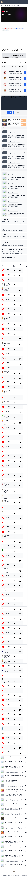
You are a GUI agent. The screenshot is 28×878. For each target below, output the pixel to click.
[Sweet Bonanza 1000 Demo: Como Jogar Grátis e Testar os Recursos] (4, 131)
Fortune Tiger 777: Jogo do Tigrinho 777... (7, 551)
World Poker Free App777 (13, 120)
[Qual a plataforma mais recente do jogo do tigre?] (4, 205)
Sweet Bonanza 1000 (11, 141)
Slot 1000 (18, 141)
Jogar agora (23, 120)
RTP (23, 146)
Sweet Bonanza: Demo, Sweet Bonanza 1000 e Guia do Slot (12, 5)
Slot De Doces (17, 137)
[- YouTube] (4, 173)
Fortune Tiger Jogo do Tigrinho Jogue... (7, 512)
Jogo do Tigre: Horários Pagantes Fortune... (7, 289)
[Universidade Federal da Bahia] (4, 214)
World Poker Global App (14, 119)
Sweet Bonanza (10, 137)
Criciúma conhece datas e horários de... (7, 417)
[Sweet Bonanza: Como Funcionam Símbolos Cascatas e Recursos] (4, 136)
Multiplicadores (24, 141)
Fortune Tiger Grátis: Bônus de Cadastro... (7, 661)
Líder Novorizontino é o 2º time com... (7, 343)
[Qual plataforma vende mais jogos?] (4, 200)
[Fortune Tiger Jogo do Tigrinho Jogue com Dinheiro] (4, 182)
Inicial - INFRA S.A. (7, 728)
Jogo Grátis (21, 132)
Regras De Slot (18, 146)
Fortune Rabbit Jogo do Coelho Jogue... (7, 496)
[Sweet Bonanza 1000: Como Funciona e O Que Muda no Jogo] (4, 140)
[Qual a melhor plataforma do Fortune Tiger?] (4, 178)
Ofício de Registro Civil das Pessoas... (7, 590)
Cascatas (22, 137)
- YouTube (25, 5)
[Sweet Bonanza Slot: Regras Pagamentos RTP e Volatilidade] (4, 145)
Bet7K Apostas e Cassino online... (7, 480)
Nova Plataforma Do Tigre (13, 174)
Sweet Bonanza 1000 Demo (13, 132)
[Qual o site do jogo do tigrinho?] (4, 187)
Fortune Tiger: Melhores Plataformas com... (7, 319)
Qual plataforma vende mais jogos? (6, 490)
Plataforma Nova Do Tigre (13, 201)
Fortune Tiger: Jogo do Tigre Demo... (7, 372)
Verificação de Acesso (6, 402)
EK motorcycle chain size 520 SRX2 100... (7, 284)
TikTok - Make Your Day (7, 546)
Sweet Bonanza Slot (11, 146)
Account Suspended (7, 733)
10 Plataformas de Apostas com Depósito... (7, 570)
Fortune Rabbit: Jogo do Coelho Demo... (6, 485)
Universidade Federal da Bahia (7, 537)
